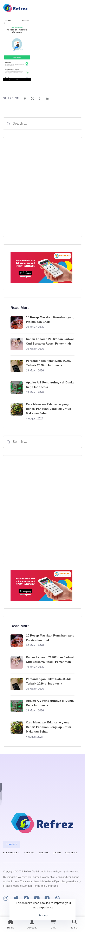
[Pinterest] (40, 98)
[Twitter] (16, 898)
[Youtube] (36, 898)
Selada (44, 853)
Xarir (57, 853)
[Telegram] (47, 898)
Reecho (29, 853)
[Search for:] (42, 123)
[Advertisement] (42, 187)
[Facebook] (24, 98)
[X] (32, 98)
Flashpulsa (11, 853)
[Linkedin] (47, 98)
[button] (80, 8)
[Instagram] (5, 898)
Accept (43, 915)
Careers (71, 853)
